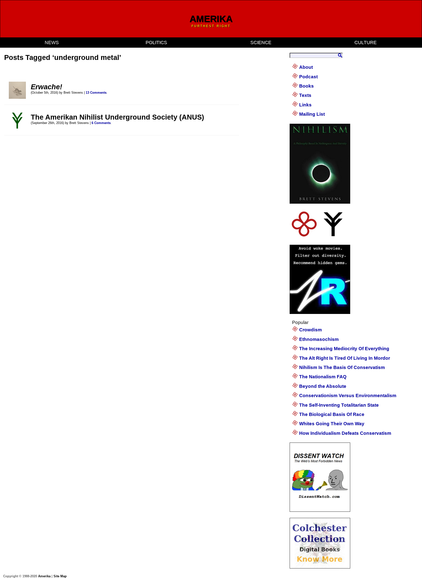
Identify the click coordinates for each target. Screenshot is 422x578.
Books (306, 86)
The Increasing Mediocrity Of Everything (344, 348)
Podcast (308, 76)
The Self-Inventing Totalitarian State (339, 405)
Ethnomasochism (319, 339)
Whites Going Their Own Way (331, 423)
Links (305, 104)
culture (365, 42)
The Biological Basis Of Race (331, 414)
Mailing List (312, 114)
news (52, 42)
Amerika (44, 576)
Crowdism (310, 329)
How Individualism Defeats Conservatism (345, 433)
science (260, 42)
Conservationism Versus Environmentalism (347, 395)
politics (156, 42)
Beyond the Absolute (322, 386)
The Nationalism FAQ (323, 376)
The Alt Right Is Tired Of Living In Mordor (344, 358)
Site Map (60, 576)
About (306, 67)
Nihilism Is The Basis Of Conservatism (342, 367)
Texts (305, 95)
